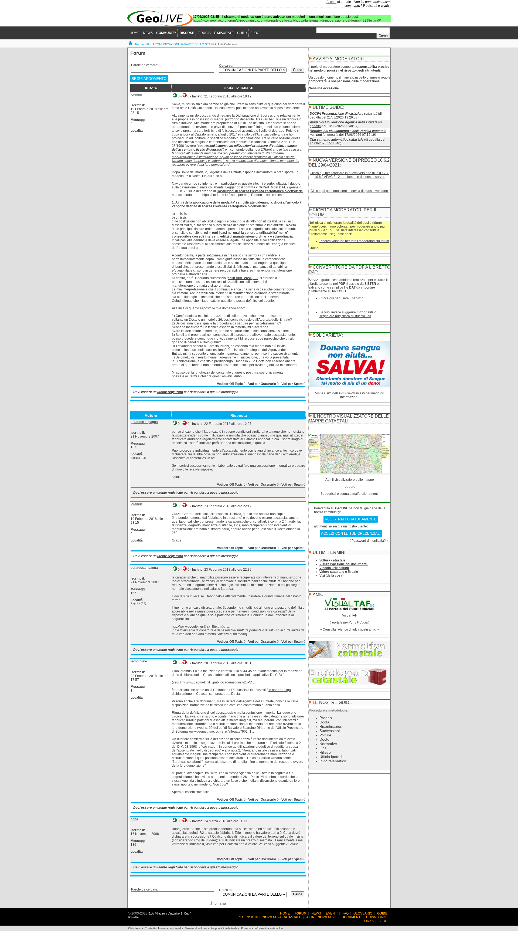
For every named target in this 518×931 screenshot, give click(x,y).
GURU (242, 33)
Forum (139, 44)
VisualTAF (349, 615)
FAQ (345, 913)
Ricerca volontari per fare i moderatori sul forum (354, 241)
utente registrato (170, 392)
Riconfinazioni (331, 726)
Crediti (133, 917)
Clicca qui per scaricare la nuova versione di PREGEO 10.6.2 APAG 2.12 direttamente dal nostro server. (349, 175)
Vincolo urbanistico (334, 568)
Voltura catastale (332, 560)
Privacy (246, 928)
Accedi (331, 2)
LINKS (369, 921)
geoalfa (315, 117)
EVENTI (332, 913)
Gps (322, 748)
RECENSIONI (247, 917)
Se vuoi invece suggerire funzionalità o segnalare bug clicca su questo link (347, 314)
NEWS (148, 33)
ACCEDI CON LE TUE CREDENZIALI (351, 533)
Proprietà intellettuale (223, 928)
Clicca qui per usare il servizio (341, 298)
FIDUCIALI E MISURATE (216, 33)
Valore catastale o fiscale (338, 572)
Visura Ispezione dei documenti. (343, 564)
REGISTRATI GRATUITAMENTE (351, 519)
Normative (328, 744)
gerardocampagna (144, 422)
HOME (134, 33)
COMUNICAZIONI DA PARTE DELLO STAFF (184, 44)
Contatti (150, 928)
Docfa (324, 722)
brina (134, 819)
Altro (149, 44)
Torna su (219, 903)
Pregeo (325, 718)
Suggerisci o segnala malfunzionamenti (350, 494)
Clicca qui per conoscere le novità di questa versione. (350, 191)
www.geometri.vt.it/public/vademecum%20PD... (220, 682)
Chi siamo (134, 928)
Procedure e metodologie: (328, 710)
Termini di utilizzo (196, 928)
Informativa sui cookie (268, 928)
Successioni (329, 731)
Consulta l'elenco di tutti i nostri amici (350, 629)
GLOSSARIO (362, 913)
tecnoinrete (139, 661)
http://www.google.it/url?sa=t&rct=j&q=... (201, 626)
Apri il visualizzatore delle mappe (349, 480)
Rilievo (325, 752)
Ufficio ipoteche (332, 756)
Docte (324, 739)
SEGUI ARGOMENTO (149, 79)
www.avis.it (355, 393)
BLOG (254, 33)
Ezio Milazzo (156, 913)
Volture (325, 735)
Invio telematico (332, 761)
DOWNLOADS (376, 917)
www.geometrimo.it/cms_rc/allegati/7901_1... (221, 731)
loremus (136, 94)
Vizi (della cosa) (331, 575)
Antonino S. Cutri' (179, 913)
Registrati (370, 6)
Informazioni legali (169, 928)
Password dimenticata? (369, 541)
